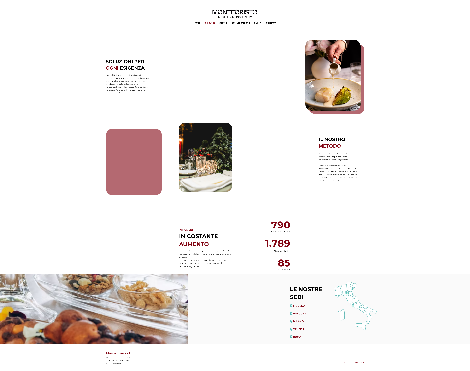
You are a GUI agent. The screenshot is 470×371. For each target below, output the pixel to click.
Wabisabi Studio (360, 362)
